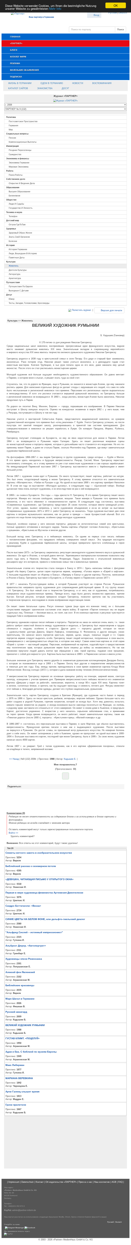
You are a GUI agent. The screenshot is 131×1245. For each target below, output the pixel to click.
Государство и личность (20, 208)
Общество (11, 200)
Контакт (40, 1182)
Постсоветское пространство (23, 121)
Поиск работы (16, 175)
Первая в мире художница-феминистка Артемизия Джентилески (44, 892)
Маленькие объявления (24, 70)
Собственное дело (15, 179)
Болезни (13, 241)
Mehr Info (55, 8)
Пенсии (12, 138)
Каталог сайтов (18, 88)
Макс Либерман (14, 1065)
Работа (9, 171)
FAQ (120, 1182)
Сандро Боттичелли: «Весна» (23, 905)
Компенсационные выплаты (23, 142)
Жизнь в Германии (19, 83)
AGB (114, 1182)
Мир (11, 129)
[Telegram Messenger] (14, 1228)
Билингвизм (14, 195)
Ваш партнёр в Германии (41, 17)
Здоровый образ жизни (20, 233)
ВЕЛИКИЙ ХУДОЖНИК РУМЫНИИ (25, 1025)
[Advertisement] (65, 800)
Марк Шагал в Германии (19, 998)
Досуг (65, 88)
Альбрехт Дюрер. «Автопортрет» (25, 945)
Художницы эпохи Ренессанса (23, 958)
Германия (13, 125)
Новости (77, 83)
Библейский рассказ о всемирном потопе (30, 866)
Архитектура (15, 278)
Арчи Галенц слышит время (22, 1091)
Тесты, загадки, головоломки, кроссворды (29, 303)
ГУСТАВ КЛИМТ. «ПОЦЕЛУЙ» (22, 1038)
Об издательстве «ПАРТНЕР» (61, 1182)
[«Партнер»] (16, 13)
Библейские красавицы (19, 985)
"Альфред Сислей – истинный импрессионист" (34, 932)
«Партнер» (16, 43)
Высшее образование (19, 191)
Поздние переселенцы (20, 150)
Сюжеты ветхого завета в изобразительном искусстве (38, 852)
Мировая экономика (18, 167)
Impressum (13, 1182)
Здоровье (11, 229)
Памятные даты (17, 257)
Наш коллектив (102, 1182)
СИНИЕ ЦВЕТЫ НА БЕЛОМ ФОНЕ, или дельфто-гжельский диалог (45, 919)
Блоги (13, 50)
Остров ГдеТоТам (17, 224)
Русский (112, 12)
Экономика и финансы (17, 158)
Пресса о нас (85, 1182)
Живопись (13, 266)
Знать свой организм (19, 237)
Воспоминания (101, 83)
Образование (12, 187)
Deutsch (123, 12)
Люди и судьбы (16, 204)
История (10, 245)
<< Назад (14, 759)
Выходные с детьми (19, 290)
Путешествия (13, 282)
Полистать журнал (81, 310)
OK (116, 5)
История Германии (18, 249)
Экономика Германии (19, 162)
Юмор (11, 299)
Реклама (15, 63)
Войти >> (13, 833)
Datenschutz (27, 1182)
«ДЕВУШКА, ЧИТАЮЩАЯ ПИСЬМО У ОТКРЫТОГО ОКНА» (39, 879)
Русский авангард (16, 1011)
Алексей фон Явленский (20, 972)
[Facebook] (30, 1228)
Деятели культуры (18, 270)
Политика (11, 117)
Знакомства (45, 88)
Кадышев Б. (70, 759)
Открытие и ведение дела (22, 183)
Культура (11, 262)
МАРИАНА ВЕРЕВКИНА (19, 1078)
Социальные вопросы (17, 134)
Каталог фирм (18, 57)
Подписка (16, 77)
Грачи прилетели (15, 1104)
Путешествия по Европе (21, 286)
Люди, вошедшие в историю (23, 253)
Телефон (13, 216)
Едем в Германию (51, 83)
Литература (14, 274)
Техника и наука (14, 212)
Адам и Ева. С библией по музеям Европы (31, 1051)
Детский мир (12, 220)
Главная (15, 37)
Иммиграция (12, 146)
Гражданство (15, 154)
